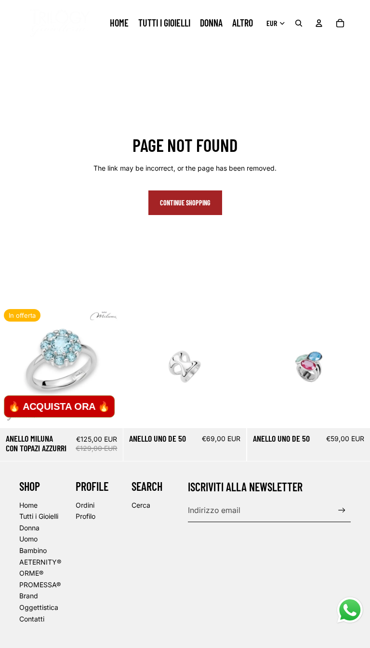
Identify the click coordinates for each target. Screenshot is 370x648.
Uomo (28, 539)
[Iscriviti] (342, 510)
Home (28, 505)
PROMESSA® (40, 584)
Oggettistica (38, 607)
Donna (29, 528)
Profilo (85, 516)
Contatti (31, 619)
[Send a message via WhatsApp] (350, 610)
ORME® (31, 573)
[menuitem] (242, 23)
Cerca (141, 505)
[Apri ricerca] (298, 23)
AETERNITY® (40, 562)
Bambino (33, 550)
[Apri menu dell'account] (319, 23)
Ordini (85, 505)
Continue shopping (185, 203)
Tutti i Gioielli (38, 516)
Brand (28, 596)
